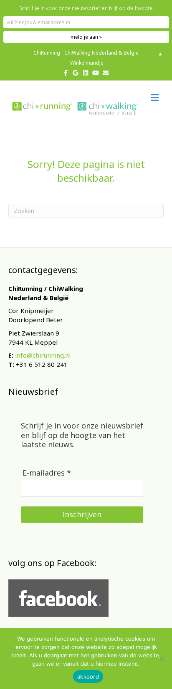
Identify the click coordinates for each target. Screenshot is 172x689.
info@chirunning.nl (43, 355)
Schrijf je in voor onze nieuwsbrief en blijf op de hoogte (86, 8)
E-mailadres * (47, 473)
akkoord (88, 676)
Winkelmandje (86, 62)
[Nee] (161, 658)
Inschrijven (82, 514)
